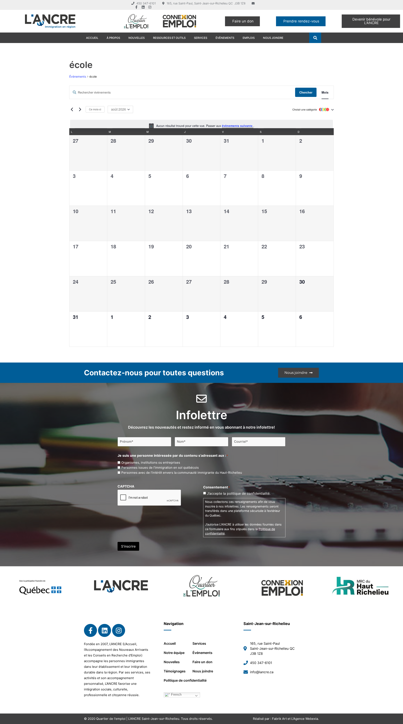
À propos (113, 37)
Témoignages (175, 671)
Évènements (225, 37)
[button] (315, 37)
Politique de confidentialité (185, 680)
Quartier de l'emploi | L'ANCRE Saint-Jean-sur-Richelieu (137, 719)
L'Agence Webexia (304, 719)
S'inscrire (128, 546)
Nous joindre (273, 37)
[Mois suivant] (79, 109)
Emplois (249, 37)
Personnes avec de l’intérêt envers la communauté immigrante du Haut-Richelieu (181, 472)
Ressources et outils (169, 37)
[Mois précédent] (71, 109)
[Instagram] (150, 7)
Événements (202, 653)
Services (200, 37)
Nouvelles (136, 37)
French (176, 695)
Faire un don (202, 662)
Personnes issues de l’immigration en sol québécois (160, 467)
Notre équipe (174, 653)
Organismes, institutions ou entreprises (150, 462)
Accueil (92, 37)
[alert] (201, 126)
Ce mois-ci (95, 109)
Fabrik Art (279, 719)
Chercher (305, 92)
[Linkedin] (143, 7)
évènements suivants (237, 126)
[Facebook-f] (136, 7)
